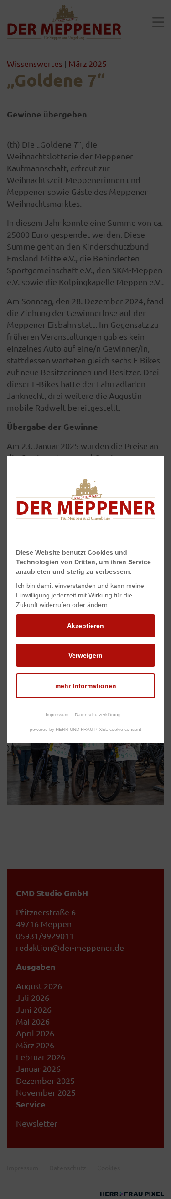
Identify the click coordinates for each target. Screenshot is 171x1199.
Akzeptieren (85, 625)
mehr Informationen (85, 685)
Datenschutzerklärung (98, 714)
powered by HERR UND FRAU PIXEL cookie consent (85, 729)
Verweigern (85, 655)
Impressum (57, 714)
